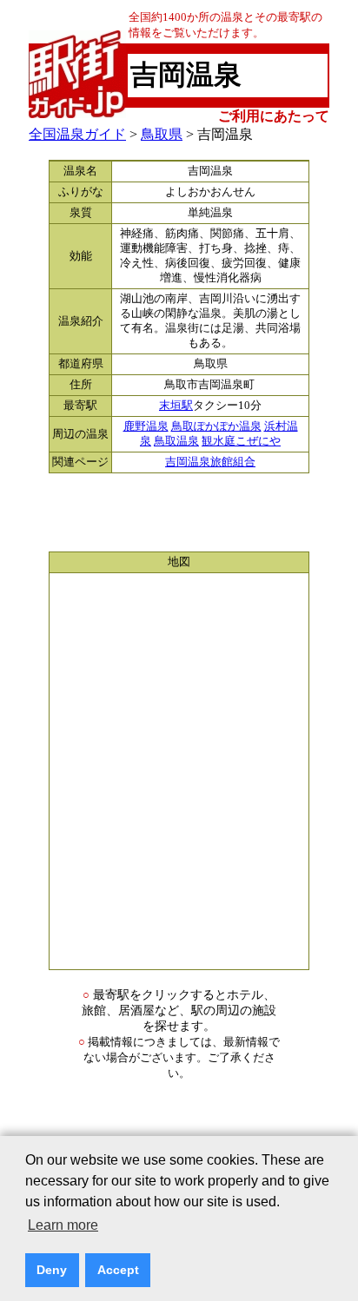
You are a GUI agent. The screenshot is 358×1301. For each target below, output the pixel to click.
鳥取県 (161, 134)
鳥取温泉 (176, 441)
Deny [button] (51, 1270)
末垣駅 (176, 406)
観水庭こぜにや (241, 441)
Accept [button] (118, 1270)
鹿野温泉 (146, 426)
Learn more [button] (63, 1225)
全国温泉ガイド (77, 134)
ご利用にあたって (273, 116)
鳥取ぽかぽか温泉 (216, 426)
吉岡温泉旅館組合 (210, 462)
